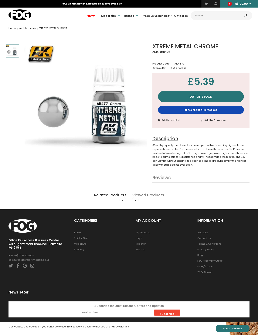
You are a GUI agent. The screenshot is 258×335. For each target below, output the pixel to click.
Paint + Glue (81, 238)
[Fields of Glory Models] (19, 19)
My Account (143, 232)
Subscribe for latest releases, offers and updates (129, 305)
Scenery (79, 249)
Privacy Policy (205, 249)
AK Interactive (161, 52)
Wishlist (140, 249)
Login (139, 238)
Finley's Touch (205, 266)
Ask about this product (202, 109)
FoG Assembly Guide (210, 261)
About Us (202, 232)
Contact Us (204, 238)
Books (78, 232)
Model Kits (80, 244)
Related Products (110, 195)
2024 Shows (204, 272)
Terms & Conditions (209, 244)
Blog (200, 255)
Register (141, 244)
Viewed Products (148, 195)
